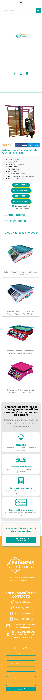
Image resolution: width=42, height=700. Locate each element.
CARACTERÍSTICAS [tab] (13, 215)
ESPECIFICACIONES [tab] (14, 221)
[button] (21, 3)
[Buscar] (38, 10)
